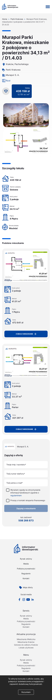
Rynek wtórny (26, 559)
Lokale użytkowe (26, 647)
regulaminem (16, 495)
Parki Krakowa (17, 19)
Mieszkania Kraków (26, 642)
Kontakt (26, 578)
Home (4, 19)
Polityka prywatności (26, 568)
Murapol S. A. (12, 75)
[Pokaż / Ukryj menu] (48, 6)
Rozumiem (26, 692)
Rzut (8, 80)
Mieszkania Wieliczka (26, 639)
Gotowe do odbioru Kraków (26, 645)
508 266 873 (26, 520)
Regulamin (26, 573)
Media (26, 564)
